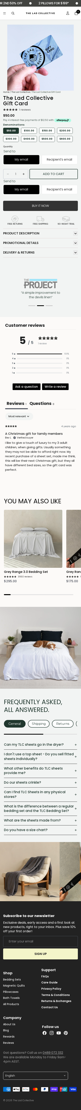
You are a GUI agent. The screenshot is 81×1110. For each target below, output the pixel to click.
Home (6, 92)
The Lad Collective (20, 92)
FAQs (45, 976)
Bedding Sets (12, 979)
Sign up (40, 954)
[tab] (42, 404)
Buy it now (40, 206)
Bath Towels (11, 998)
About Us (9, 1024)
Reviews (8, 1043)
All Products (11, 1004)
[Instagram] (51, 1033)
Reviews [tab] (16, 403)
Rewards (9, 1037)
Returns (62, 724)
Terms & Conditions (55, 995)
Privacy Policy (51, 989)
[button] (31, 305)
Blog (6, 1030)
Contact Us (49, 1007)
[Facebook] (44, 1033)
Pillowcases (10, 992)
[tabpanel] (40, 446)
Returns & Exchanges (56, 1001)
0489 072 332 (53, 1052)
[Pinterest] (65, 1033)
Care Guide (49, 983)
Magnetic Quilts (14, 986)
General (14, 724)
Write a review (55, 387)
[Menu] (4, 13)
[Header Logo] (40, 13)
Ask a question (26, 387)
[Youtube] (58, 1033)
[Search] (13, 13)
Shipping (39, 724)
